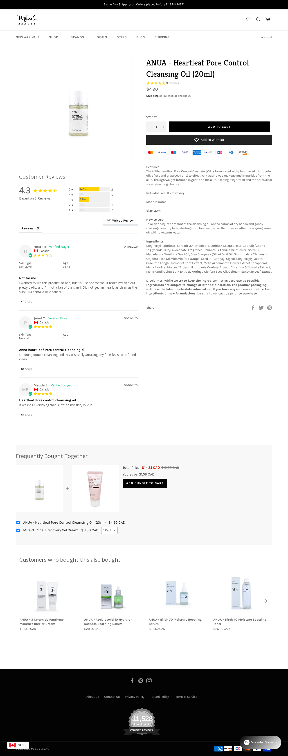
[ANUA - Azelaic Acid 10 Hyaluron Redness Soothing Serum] (111, 593)
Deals (102, 37)
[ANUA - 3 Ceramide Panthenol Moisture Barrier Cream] (47, 593)
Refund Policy (159, 697)
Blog (140, 37)
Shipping (162, 37)
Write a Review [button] (123, 220)
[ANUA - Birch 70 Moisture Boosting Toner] (240, 593)
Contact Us (112, 697)
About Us (92, 697)
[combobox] (109, 530)
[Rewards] (260, 742)
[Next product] (266, 601)
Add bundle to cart (145, 483)
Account (266, 37)
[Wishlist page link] (248, 19)
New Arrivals (27, 37)
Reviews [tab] (27, 228)
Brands (78, 37)
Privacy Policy (134, 697)
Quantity (152, 116)
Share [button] (28, 301)
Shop (54, 37)
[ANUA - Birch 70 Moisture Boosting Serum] (176, 593)
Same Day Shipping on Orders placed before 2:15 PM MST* (144, 4)
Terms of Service (185, 697)
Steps (122, 37)
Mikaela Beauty (39, 748)
